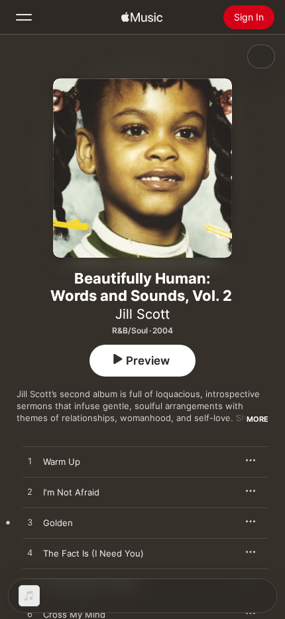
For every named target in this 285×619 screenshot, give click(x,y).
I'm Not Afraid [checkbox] (71, 492)
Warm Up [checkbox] (61, 461)
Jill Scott (142, 314)
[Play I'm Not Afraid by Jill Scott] (30, 492)
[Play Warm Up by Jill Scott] (30, 462)
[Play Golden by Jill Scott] (30, 523)
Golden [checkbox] (58, 522)
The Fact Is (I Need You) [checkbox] (93, 553)
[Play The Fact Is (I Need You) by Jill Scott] (30, 553)
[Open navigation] (23, 17)
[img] (141, 17)
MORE (257, 419)
